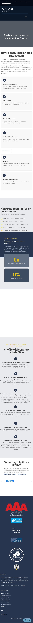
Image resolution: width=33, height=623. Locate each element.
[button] (1, 481)
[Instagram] (6, 614)
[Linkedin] (4, 614)
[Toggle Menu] (26, 16)
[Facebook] (1, 614)
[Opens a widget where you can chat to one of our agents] (27, 620)
